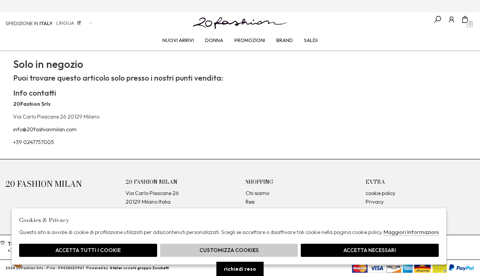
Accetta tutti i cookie (88, 250)
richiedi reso (240, 269)
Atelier (116, 268)
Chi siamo (257, 193)
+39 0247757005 (33, 142)
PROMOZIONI (249, 40)
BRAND (284, 40)
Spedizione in (29, 23)
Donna (214, 40)
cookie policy (380, 193)
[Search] (438, 19)
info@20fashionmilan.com (44, 129)
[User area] (451, 19)
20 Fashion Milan (240, 23)
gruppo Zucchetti (153, 268)
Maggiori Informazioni (411, 232)
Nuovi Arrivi (178, 40)
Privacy (375, 201)
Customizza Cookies (229, 250)
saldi (311, 40)
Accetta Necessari (370, 250)
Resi (250, 201)
